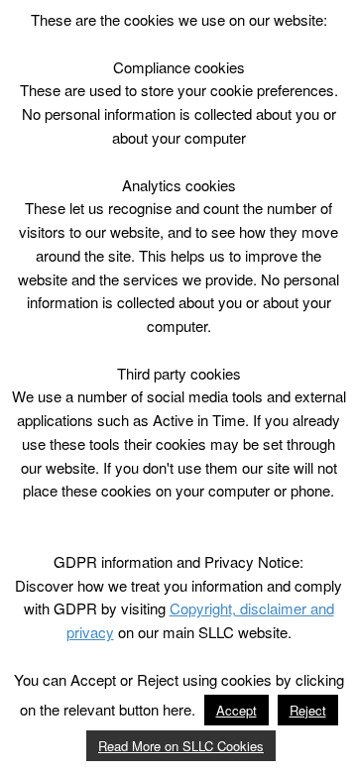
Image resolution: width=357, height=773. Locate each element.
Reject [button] (308, 710)
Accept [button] (236, 710)
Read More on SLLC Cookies (181, 745)
